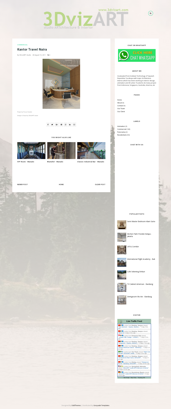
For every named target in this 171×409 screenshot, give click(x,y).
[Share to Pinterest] (74, 124)
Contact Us (121, 105)
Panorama (121, 132)
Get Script (126, 377)
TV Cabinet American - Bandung (140, 284)
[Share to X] (52, 124)
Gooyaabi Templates (101, 405)
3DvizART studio (25, 55)
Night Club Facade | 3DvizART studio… (134, 352)
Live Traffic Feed (134, 321)
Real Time (133, 377)
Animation (121, 126)
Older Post (100, 184)
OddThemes (76, 405)
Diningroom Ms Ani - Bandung (139, 296)
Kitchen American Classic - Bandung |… (131, 347)
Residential (121, 135)
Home (61, 184)
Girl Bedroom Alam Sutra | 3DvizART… (130, 357)
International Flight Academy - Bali (141, 259)
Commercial (22, 45)
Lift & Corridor (133, 246)
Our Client (121, 111)
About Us (120, 103)
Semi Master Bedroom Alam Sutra (141, 221)
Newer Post (22, 184)
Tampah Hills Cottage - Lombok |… (129, 337)
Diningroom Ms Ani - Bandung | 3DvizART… (133, 362)
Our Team (121, 108)
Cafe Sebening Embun (136, 271)
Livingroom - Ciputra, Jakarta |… (128, 343)
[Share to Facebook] (48, 124)
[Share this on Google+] (57, 124)
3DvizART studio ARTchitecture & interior (135, 368)
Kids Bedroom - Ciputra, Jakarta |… (129, 327)
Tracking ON (141, 377)
